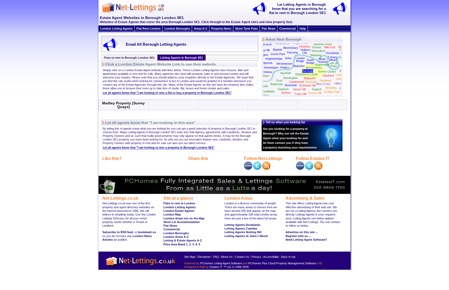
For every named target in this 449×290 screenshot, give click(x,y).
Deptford (328, 75)
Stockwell (290, 85)
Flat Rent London (148, 28)
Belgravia (266, 62)
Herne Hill (299, 89)
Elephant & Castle (306, 74)
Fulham (264, 75)
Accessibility (271, 256)
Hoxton (316, 47)
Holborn (306, 49)
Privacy (256, 256)
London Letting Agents (116, 28)
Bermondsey (314, 67)
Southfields (268, 91)
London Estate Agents (178, 210)
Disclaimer (204, 256)
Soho (288, 58)
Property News (221, 28)
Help (303, 28)
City (304, 52)
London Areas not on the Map (183, 218)
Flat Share (268, 28)
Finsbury (304, 46)
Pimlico (284, 67)
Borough (307, 70)
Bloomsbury (290, 47)
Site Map (189, 256)
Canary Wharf (332, 59)
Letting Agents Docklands (242, 224)
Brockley (331, 87)
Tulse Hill (300, 94)
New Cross (323, 83)
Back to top (288, 256)
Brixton (286, 92)
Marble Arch (264, 44)
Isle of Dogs (333, 65)
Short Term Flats (246, 28)
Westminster (284, 63)
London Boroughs (177, 28)
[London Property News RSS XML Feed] (266, 168)
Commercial (287, 28)
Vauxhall (285, 73)
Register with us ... (298, 236)
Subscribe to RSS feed (117, 232)
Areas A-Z (200, 28)
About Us (227, 256)
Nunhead (325, 80)
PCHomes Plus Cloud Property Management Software (282, 263)
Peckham (311, 81)
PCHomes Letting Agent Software (221, 263)
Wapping (315, 55)
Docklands (332, 53)
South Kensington (267, 67)
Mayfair (277, 49)
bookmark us (147, 232)
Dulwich (317, 89)
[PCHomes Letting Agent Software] (224, 192)
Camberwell (296, 81)
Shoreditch (318, 50)
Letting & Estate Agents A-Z (182, 240)
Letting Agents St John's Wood (246, 236)
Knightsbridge (273, 58)
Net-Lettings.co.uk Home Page (141, 268)
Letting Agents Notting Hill (242, 232)
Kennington (290, 77)
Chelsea (267, 71)
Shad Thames (322, 60)
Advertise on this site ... (302, 232)
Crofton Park (332, 91)
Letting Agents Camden (240, 228)
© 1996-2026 (240, 266)
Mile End (329, 47)
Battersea (276, 84)
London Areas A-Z (176, 236)
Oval (279, 80)
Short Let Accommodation (181, 222)
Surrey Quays (327, 71)
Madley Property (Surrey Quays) (123, 105)
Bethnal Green (323, 44)
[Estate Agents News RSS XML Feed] (318, 168)
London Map (172, 214)
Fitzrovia (292, 52)
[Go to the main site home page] (137, 13)
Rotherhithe (322, 64)
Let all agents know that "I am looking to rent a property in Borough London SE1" (159, 147)
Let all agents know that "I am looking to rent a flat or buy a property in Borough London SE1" (167, 92)
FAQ (216, 256)
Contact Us (242, 256)
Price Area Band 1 (175, 244)
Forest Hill (314, 93)
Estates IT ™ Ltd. (220, 266)
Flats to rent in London (179, 203)
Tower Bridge (310, 61)
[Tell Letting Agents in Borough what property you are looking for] (341, 14)
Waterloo (299, 66)
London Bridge (300, 60)
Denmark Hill (307, 85)
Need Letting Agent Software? (306, 239)
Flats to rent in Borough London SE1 (129, 57)
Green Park (277, 54)
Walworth (309, 78)
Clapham (283, 89)
